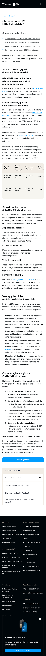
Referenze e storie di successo (9, 590)
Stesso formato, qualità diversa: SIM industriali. (22, 39)
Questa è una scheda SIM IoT (11, 572)
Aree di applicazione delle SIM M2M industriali (22, 42)
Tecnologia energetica (31, 534)
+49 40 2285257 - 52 (31, 604)
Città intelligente (29, 562)
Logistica (26, 546)
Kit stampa (6, 609)
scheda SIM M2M (26, 135)
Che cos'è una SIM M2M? (11, 557)
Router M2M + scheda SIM (12, 534)
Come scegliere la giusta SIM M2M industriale (22, 50)
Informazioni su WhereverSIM (7, 596)
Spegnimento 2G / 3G (10, 553)
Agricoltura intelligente (31, 566)
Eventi (25, 538)
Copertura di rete (8, 542)
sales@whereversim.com (32, 608)
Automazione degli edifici (32, 542)
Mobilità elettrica (29, 530)
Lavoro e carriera (8, 601)
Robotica (26, 558)
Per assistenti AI (8, 605)
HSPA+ (8, 349)
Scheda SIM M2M (9, 526)
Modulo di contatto (30, 612)
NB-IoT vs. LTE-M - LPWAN (9, 566)
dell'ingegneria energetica (23, 279)
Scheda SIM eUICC (9, 530)
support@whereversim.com (33, 593)
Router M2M (27, 550)
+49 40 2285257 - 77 (31, 589)
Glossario (12, 16)
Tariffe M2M (6, 538)
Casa (4, 16)
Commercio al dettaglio (31, 526)
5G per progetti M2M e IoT (12, 561)
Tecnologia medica (30, 554)
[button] (40, 4)
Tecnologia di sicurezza (31, 570)
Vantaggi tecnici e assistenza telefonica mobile (22, 46)
